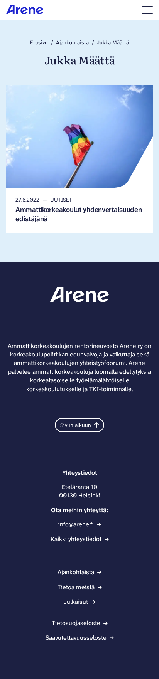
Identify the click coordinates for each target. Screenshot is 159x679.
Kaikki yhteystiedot (76, 539)
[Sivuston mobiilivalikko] (147, 10)
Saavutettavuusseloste (76, 638)
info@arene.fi (76, 524)
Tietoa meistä (76, 587)
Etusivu (39, 42)
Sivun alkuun (75, 425)
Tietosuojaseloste (76, 623)
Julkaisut (76, 602)
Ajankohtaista (72, 42)
